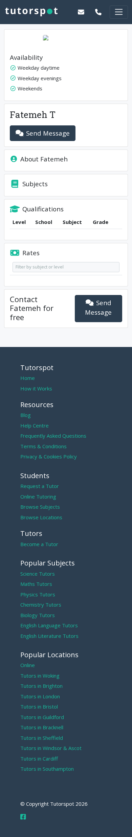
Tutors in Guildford (42, 717)
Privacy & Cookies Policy (48, 456)
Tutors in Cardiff (39, 758)
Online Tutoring (38, 496)
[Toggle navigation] (119, 12)
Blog (25, 415)
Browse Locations (41, 517)
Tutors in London (40, 696)
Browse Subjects (40, 506)
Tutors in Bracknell (41, 727)
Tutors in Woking (40, 675)
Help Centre (34, 425)
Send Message (48, 133)
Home (27, 377)
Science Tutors (37, 573)
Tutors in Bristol (39, 706)
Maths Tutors (36, 583)
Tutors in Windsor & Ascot (51, 748)
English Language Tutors (49, 625)
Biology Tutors (37, 615)
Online (27, 665)
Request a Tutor (39, 486)
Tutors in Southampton (47, 768)
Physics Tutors (37, 594)
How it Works (36, 388)
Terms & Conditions (43, 446)
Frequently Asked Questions (53, 435)
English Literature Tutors (49, 635)
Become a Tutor (39, 544)
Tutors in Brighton (41, 685)
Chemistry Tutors (40, 604)
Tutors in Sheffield (41, 737)
